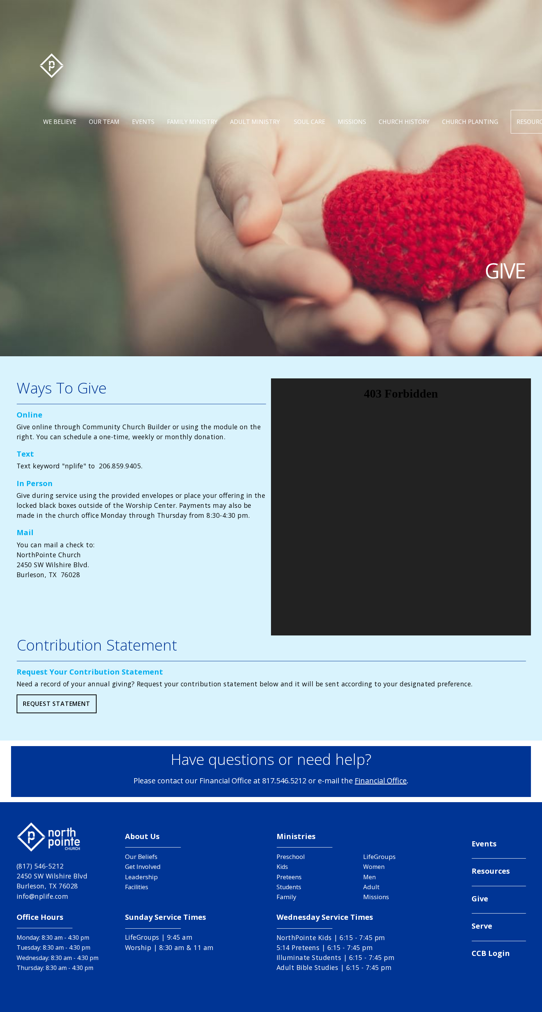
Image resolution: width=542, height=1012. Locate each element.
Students (289, 887)
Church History (404, 122)
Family (286, 897)
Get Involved (143, 866)
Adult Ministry (255, 122)
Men (369, 877)
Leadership (141, 877)
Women (374, 867)
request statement (56, 704)
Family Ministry (192, 122)
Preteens (289, 877)
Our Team (104, 122)
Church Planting (470, 122)
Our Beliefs (141, 856)
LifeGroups (379, 856)
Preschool (291, 856)
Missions (352, 122)
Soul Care (309, 122)
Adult (371, 887)
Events (143, 122)
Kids (282, 867)
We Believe (59, 122)
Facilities (136, 887)
